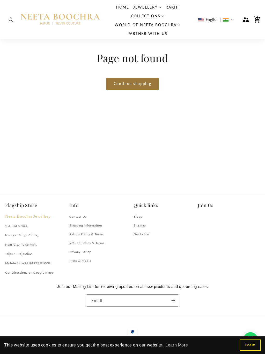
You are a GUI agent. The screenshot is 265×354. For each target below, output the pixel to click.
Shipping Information (85, 225)
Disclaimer (142, 234)
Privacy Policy (80, 252)
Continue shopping (132, 83)
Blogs (138, 216)
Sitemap (140, 225)
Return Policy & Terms (86, 234)
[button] (11, 19)
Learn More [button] (176, 345)
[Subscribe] (173, 300)
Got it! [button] (250, 345)
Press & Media (80, 261)
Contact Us (77, 216)
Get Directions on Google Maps (29, 272)
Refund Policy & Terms (86, 243)
